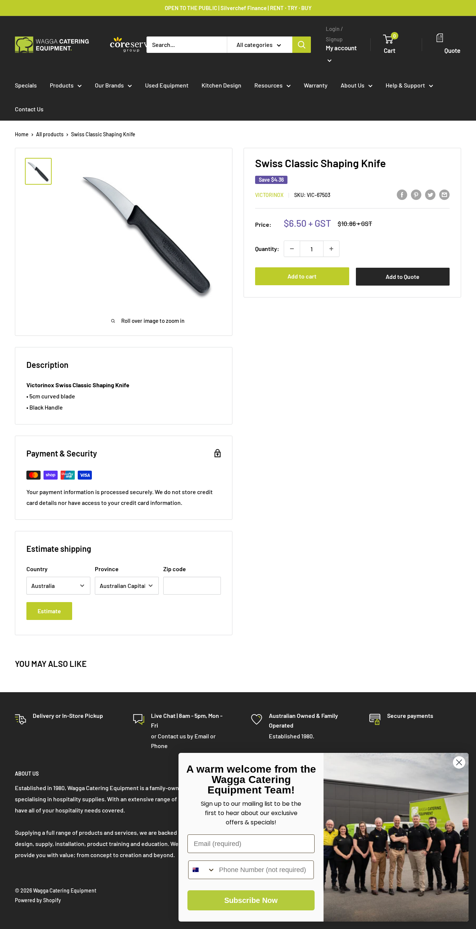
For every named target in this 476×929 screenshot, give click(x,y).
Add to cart (301, 276)
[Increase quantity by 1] (331, 249)
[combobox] (202, 870)
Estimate (49, 610)
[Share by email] (444, 194)
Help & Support (405, 85)
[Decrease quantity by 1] (292, 249)
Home (22, 134)
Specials (26, 85)
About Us (352, 85)
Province (107, 568)
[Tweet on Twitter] (430, 194)
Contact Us (29, 108)
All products (50, 134)
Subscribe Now (251, 900)
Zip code (174, 568)
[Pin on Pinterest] (416, 194)
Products (62, 85)
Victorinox (269, 195)
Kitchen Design (221, 85)
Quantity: (267, 248)
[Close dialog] (459, 762)
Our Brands (109, 85)
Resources (268, 85)
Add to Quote (402, 276)
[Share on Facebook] (402, 194)
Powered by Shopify (38, 900)
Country (37, 568)
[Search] (301, 44)
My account (341, 47)
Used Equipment (167, 85)
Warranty (316, 85)
